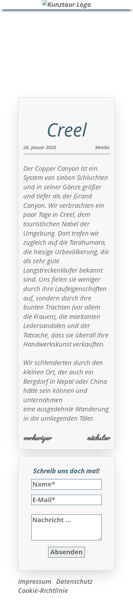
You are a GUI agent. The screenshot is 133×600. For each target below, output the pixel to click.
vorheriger (37, 437)
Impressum (34, 581)
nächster (98, 437)
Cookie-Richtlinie (43, 590)
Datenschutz (74, 581)
